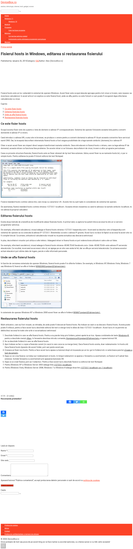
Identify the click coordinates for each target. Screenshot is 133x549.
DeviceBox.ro (9, 2)
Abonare (7, 42)
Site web (4, 460)
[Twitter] (76, 401)
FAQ (37, 61)
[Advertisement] (59, 76)
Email (4, 455)
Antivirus (8, 33)
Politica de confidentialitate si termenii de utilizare (22, 534)
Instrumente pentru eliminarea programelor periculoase (27, 39)
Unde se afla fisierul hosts (15, 114)
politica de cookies (91, 480)
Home (7, 16)
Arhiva (7, 528)
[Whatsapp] (83, 401)
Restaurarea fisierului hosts (16, 117)
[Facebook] (69, 401)
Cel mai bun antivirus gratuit (18, 36)
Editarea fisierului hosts (15, 112)
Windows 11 (9, 19)
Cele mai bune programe (17, 30)
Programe (8, 27)
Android (7, 25)
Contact (7, 531)
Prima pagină (6, 47)
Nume (4, 450)
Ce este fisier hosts (13, 109)
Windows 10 (13, 22)
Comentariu (6, 475)
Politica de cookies (11, 525)
